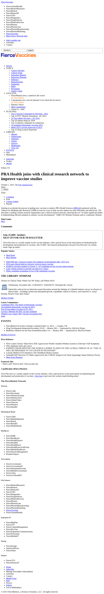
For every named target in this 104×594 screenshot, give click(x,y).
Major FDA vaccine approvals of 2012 (26, 127)
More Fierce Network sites (16, 36)
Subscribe (10, 159)
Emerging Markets (18, 75)
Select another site (13, 40)
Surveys (14, 143)
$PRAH (77, 208)
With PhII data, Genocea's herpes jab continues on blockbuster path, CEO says (37, 262)
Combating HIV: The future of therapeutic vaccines (21, 305)
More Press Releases (14, 357)
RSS (8, 581)
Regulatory (15, 89)
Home (8, 567)
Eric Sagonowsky (25, 185)
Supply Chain (16, 91)
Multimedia (15, 146)
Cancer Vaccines (17, 70)
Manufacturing (17, 82)
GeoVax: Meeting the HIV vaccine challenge (19, 311)
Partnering (15, 84)
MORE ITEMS (7, 298)
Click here (38, 376)
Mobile (9, 164)
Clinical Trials (16, 73)
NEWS (9, 66)
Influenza (15, 80)
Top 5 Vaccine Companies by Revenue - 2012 (29, 114)
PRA (3, 221)
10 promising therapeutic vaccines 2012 (27, 125)
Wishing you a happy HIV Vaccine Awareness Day (21, 314)
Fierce (7, 2)
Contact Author (12, 201)
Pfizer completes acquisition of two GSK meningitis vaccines (30, 271)
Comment (10, 197)
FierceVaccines (12, 510)
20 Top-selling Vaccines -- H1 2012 (25, 118)
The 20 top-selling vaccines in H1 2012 (17, 309)
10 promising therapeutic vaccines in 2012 (18, 307)
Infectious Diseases (19, 77)
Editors (9, 585)
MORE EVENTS (8, 335)
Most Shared (11, 257)
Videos (14, 141)
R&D (13, 86)
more (3, 316)
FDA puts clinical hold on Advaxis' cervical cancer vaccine (29, 264)
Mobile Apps (11, 578)
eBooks (14, 134)
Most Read (10, 255)
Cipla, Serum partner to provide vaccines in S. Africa (27, 269)
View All (14, 148)
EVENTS (10, 150)
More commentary (18, 107)
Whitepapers (16, 136)
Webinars (15, 139)
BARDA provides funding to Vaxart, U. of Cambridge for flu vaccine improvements (40, 266)
